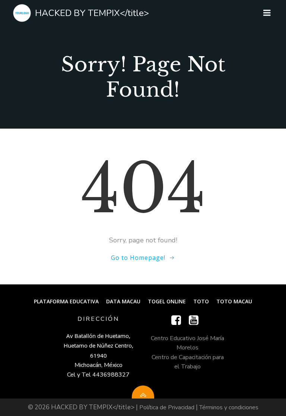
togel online (167, 301)
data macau (123, 301)
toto (201, 301)
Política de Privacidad (166, 407)
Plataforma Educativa (66, 301)
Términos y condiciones (228, 407)
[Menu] (267, 13)
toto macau (234, 301)
